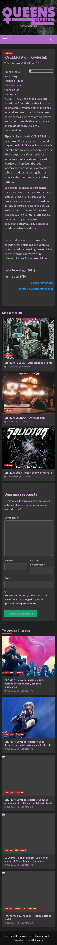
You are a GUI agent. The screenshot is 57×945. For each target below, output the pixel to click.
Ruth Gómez (11, 691)
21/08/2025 (26, 477)
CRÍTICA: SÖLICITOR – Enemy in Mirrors (28, 472)
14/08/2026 (24, 749)
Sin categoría (20, 850)
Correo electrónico (37, 562)
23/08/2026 (24, 691)
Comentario (12, 517)
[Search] (52, 39)
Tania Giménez (13, 63)
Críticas (8, 53)
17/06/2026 (24, 923)
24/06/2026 (24, 865)
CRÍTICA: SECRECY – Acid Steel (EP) (25, 417)
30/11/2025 (26, 367)
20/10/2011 (29, 63)
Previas (18, 908)
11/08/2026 (24, 807)
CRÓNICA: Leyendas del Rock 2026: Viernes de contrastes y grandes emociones (24, 683)
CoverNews (20, 939)
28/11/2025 (23, 422)
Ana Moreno (11, 422)
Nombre (10, 560)
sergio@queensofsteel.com (36, 288)
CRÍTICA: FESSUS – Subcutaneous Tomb (28, 362)
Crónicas (9, 673)
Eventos (19, 673)
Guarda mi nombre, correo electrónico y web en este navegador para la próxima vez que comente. (27, 599)
